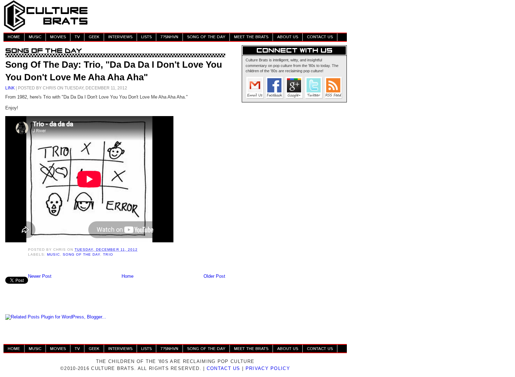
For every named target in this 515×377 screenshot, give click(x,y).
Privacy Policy (268, 368)
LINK (10, 88)
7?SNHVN (169, 37)
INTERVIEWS (120, 37)
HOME (14, 37)
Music (53, 254)
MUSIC (35, 37)
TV (77, 37)
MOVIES (58, 37)
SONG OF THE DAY (206, 37)
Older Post (214, 276)
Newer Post (40, 276)
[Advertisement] (219, 16)
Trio (108, 254)
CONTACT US (320, 37)
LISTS (146, 37)
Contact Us (223, 368)
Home (127, 276)
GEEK (94, 37)
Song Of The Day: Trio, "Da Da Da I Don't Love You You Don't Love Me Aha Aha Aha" (113, 70)
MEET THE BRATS (251, 37)
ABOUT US (287, 37)
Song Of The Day (81, 254)
